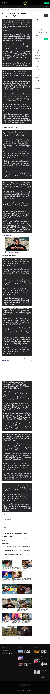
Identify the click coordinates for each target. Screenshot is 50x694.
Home (9, 6)
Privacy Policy (18, 688)
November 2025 (37, 56)
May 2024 (36, 83)
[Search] (48, 7)
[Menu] (2, 7)
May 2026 (36, 47)
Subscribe (46, 2)
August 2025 (37, 61)
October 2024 (37, 77)
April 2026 (36, 49)
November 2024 (37, 75)
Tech (30, 6)
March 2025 (37, 69)
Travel (22, 6)
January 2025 (37, 72)
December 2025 (37, 55)
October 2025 (37, 58)
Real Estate (17, 6)
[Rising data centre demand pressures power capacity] (20, 651)
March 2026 (37, 50)
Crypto (33, 6)
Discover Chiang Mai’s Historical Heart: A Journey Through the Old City (44, 652)
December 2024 (37, 74)
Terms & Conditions (26, 688)
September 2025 (37, 60)
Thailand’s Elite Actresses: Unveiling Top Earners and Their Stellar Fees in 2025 (44, 673)
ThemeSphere (30, 690)
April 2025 (36, 67)
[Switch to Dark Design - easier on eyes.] (46, 6)
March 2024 (37, 86)
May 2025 (36, 66)
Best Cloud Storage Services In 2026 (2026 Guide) (27, 664)
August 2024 (37, 80)
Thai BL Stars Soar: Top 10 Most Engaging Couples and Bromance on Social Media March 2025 (44, 662)
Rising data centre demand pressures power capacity (27, 651)
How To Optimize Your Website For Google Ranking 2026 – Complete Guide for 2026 (42, 29)
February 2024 (37, 88)
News (12, 6)
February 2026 (37, 52)
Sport (26, 6)
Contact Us (38, 6)
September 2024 (38, 78)
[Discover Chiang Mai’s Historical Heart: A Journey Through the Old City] (37, 651)
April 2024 (36, 85)
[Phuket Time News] (25, 2)
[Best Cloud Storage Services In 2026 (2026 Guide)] (20, 664)
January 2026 (37, 53)
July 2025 (36, 63)
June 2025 (36, 64)
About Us (33, 688)
